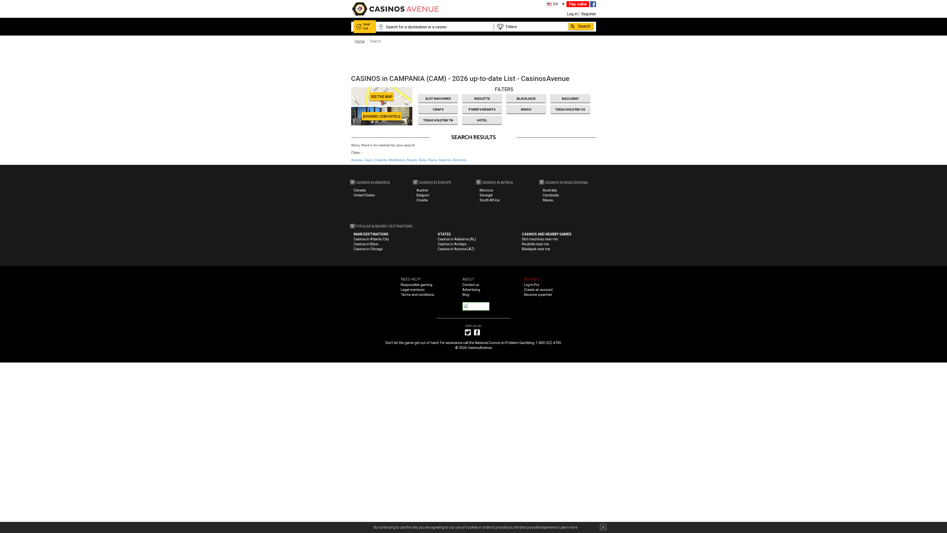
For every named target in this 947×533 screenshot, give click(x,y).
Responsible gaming (416, 285)
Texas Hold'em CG (570, 109)
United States (364, 195)
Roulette (482, 98)
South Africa (489, 200)
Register (588, 14)
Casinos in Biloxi (366, 244)
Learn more (568, 527)
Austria (422, 190)
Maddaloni (397, 160)
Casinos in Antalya (452, 244)
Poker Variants (482, 109)
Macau (548, 200)
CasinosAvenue (480, 348)
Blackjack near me (536, 249)
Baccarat (570, 98)
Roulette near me (535, 244)
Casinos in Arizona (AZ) (456, 249)
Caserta (380, 160)
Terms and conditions (417, 295)
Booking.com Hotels (382, 116)
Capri (368, 160)
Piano (432, 160)
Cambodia (551, 195)
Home (359, 41)
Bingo (526, 109)
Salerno (445, 160)
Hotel (482, 120)
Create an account (538, 290)
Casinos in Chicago (368, 249)
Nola (422, 160)
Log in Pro (531, 285)
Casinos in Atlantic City (371, 239)
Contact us (470, 285)
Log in (572, 14)
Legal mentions (413, 290)
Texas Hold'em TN (438, 120)
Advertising (471, 290)
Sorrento (459, 160)
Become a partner (538, 295)
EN (555, 4)
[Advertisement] (473, 58)
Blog (465, 295)
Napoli (412, 160)
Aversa (356, 160)
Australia (550, 190)
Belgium (423, 195)
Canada (360, 190)
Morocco (486, 190)
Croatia (422, 200)
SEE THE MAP (381, 97)
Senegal (486, 195)
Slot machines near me (540, 239)
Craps (438, 109)
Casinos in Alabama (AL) (457, 239)
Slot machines (438, 98)
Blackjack (526, 98)
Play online (578, 4)
